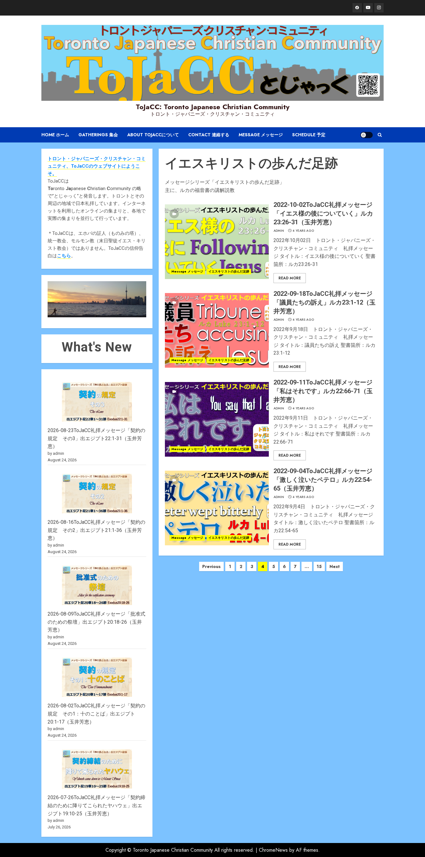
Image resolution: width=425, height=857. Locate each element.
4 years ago (303, 231)
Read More (289, 278)
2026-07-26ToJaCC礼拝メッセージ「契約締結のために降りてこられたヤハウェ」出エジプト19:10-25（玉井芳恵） (96, 805)
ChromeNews (273, 850)
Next (334, 566)
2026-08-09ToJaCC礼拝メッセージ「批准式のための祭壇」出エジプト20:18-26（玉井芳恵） (96, 622)
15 (319, 566)
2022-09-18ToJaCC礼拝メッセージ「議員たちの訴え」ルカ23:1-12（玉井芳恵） (324, 302)
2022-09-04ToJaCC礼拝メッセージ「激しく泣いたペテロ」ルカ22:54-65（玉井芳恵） (322, 479)
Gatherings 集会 (98, 135)
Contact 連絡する (208, 135)
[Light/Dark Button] (366, 135)
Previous (211, 566)
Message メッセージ (261, 135)
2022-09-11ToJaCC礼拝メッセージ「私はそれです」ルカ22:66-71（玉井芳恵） (323, 391)
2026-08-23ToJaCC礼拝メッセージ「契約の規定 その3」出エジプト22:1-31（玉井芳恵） (96, 438)
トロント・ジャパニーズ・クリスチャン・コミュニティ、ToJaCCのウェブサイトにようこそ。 (97, 166)
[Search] (380, 135)
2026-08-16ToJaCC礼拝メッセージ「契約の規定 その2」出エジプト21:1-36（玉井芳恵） (96, 530)
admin (278, 231)
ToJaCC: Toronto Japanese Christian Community (212, 107)
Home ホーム (55, 135)
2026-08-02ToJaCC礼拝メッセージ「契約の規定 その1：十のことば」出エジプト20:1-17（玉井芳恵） (96, 713)
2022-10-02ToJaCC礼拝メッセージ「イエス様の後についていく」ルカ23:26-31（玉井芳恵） (323, 213)
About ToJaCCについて (153, 135)
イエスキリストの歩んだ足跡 (228, 271)
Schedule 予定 (308, 135)
